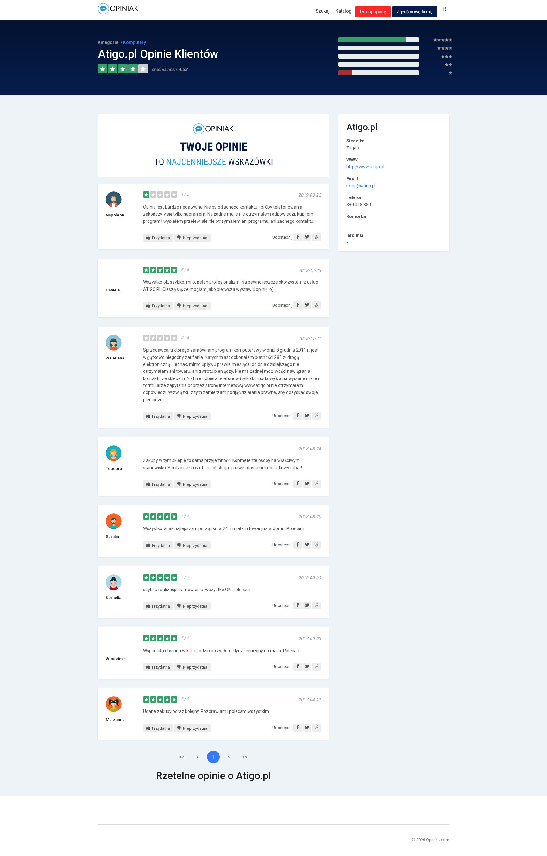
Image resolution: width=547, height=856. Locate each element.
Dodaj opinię (373, 11)
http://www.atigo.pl (365, 166)
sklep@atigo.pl (360, 185)
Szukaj (323, 11)
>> (245, 756)
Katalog (344, 11)
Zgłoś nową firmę (415, 11)
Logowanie (445, 9)
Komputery (134, 42)
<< (181, 756)
